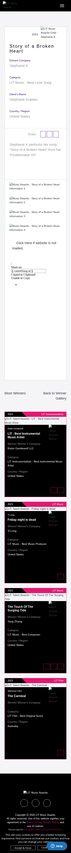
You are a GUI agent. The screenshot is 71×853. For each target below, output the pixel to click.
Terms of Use (34, 822)
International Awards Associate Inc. (43, 829)
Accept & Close (23, 848)
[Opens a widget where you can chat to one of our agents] (56, 846)
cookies (39, 826)
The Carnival (17, 696)
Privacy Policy (51, 822)
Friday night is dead (22, 519)
